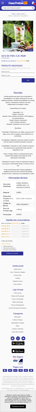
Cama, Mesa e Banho (18, 332)
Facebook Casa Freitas (13, 338)
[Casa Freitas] (13, 14)
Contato (17, 278)
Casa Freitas (18, 2)
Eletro (17, 326)
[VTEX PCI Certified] (15, 360)
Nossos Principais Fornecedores (17, 308)
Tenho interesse (8, 246)
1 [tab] (16, 52)
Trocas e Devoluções (18, 299)
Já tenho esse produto (10, 250)
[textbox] (18, 8)
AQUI (30, 402)
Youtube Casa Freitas (23, 338)
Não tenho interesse (9, 248)
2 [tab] (19, 52)
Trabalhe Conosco (18, 281)
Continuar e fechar (18, 406)
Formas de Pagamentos (17, 305)
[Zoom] (18, 36)
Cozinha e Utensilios (17, 329)
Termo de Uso (18, 293)
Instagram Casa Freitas (18, 338)
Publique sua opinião (12, 253)
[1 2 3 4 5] (5, 244)
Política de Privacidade (17, 296)
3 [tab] (21, 52)
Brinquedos (18, 317)
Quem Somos (17, 269)
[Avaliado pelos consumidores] (21, 362)
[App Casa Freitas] (18, 343)
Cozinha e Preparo (18, 320)
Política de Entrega (17, 302)
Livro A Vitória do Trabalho (17, 272)
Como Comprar (18, 284)
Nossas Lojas (17, 275)
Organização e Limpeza (17, 323)
